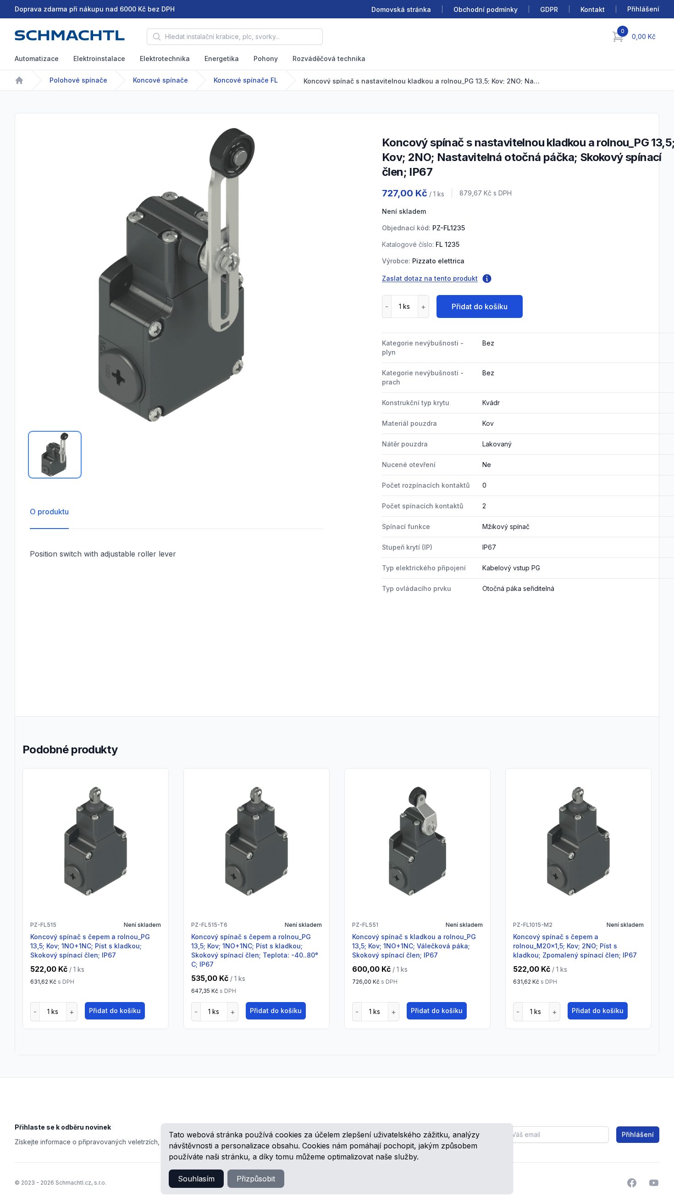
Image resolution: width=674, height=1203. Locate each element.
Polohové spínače (78, 80)
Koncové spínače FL (246, 80)
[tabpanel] (176, 275)
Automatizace (37, 58)
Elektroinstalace (99, 58)
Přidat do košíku (480, 306)
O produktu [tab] (49, 511)
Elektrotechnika (165, 58)
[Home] (19, 80)
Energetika (221, 58)
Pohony (266, 58)
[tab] (55, 455)
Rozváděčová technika (329, 58)
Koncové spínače (160, 80)
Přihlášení (638, 1134)
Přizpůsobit (256, 1178)
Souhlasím (196, 1178)
